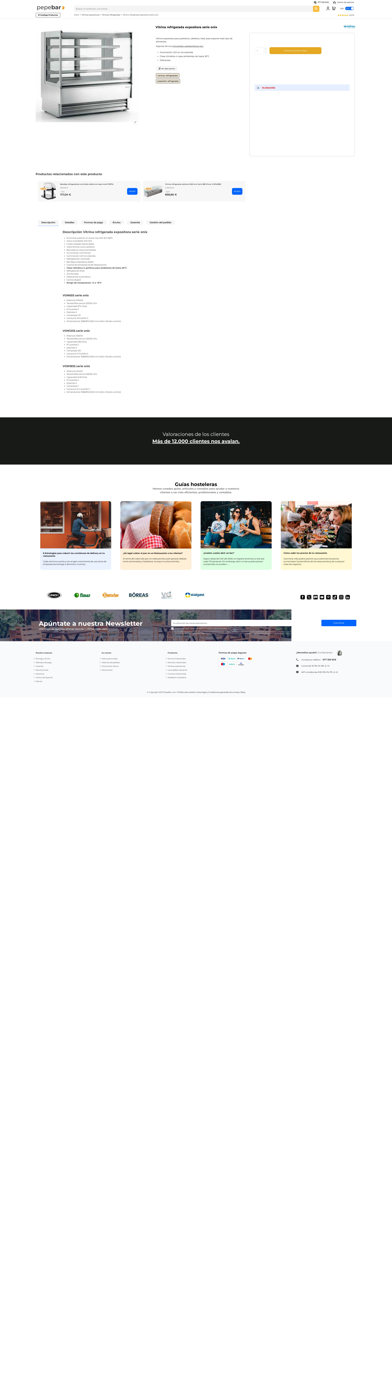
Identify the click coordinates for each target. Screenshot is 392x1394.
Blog (243, 692)
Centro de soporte (345, 2)
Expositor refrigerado (168, 81)
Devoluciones (42, 670)
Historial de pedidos (111, 662)
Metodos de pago (44, 662)
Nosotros (40, 674)
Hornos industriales (177, 658)
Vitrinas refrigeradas (167, 75)
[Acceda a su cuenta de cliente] (328, 8)
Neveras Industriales (177, 662)
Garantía (39, 666)
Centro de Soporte (44, 677)
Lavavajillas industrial (177, 670)
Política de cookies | (187, 692)
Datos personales (110, 658)
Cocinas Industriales (177, 674)
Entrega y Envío (43, 658)
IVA (342, 8)
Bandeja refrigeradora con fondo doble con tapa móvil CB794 (86, 184)
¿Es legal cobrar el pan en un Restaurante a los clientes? (153, 553)
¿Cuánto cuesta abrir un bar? (218, 553)
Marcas (39, 681)
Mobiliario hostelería (177, 677)
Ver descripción (168, 68)
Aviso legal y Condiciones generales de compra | (218, 692)
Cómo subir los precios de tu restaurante (305, 553)
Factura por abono (110, 666)
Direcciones (107, 670)
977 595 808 (323, 2)
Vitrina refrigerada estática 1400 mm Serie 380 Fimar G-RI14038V (193, 184)
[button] (345, 15)
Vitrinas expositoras (176, 666)
